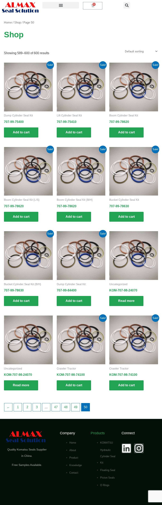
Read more (126, 300)
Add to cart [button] (21, 132)
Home (8, 22)
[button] (60, 5)
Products (98, 433)
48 (66, 407)
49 (75, 407)
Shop (17, 22)
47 (56, 407)
